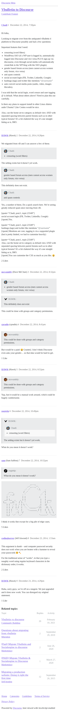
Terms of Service (42, 696)
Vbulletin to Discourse (17, 9)
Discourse (17, 708)
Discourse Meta (8, 3)
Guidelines (27, 696)
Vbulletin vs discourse (12, 619)
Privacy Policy (8, 701)
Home (4, 696)
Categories (14, 696)
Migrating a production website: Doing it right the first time (14, 674)
